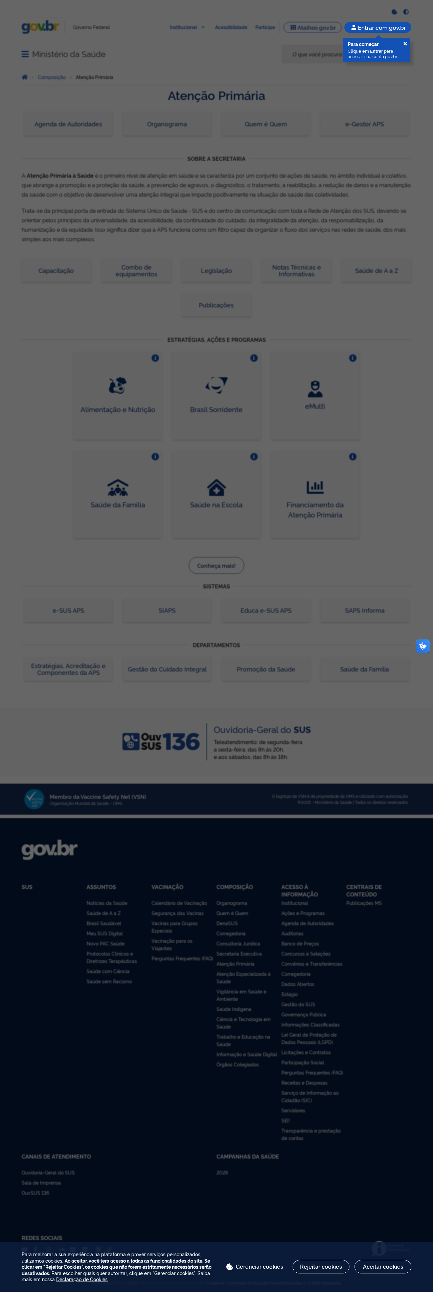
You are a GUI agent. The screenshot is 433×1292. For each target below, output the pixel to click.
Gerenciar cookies (259, 1266)
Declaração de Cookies (82, 1279)
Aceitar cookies (383, 1266)
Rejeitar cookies (321, 1266)
